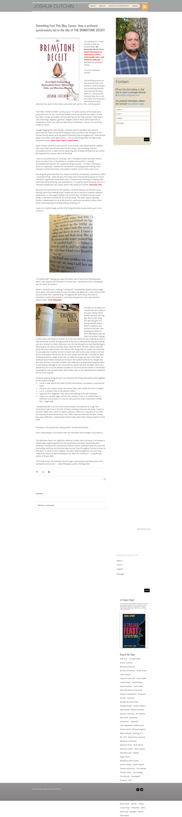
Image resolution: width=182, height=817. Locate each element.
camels (134, 803)
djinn (143, 807)
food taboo (124, 815)
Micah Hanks (125, 729)
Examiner (142, 694)
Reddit (136, 753)
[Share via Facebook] (37, 472)
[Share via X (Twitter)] (43, 472)
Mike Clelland (125, 733)
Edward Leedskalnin (128, 694)
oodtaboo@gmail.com (128, 95)
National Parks (126, 745)
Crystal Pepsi (125, 682)
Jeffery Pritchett (137, 710)
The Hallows (141, 768)
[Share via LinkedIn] (49, 472)
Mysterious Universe (136, 737)
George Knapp (126, 706)
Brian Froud (141, 670)
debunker (135, 807)
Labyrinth (134, 721)
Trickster (123, 780)
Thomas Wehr (125, 772)
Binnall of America (127, 670)
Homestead (124, 710)
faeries (141, 811)
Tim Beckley (138, 772)
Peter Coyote (139, 749)
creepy (141, 803)
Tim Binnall (124, 776)
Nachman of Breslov (128, 741)
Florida (123, 698)
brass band (124, 803)
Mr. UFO (123, 737)
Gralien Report (139, 706)
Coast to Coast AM (127, 678)
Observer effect (126, 749)
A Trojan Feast (135, 659)
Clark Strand (125, 674)
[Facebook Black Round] (137, 789)
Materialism (139, 725)
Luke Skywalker (126, 725)
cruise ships (125, 807)
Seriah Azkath (125, 764)
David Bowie (137, 682)
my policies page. (135, 103)
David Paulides (126, 686)
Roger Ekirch (125, 757)
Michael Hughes (138, 729)
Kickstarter (124, 721)
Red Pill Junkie (126, 753)
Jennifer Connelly (127, 713)
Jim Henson (140, 713)
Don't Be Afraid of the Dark (131, 690)
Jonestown (133, 717)
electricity (124, 811)
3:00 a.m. (124, 659)
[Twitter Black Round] (141, 789)
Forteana (130, 698)
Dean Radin (138, 686)
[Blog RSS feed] (145, 7)
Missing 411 (138, 733)
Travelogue (135, 776)
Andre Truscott (126, 663)
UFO (130, 780)
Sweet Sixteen (138, 764)
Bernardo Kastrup (127, 667)
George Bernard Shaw (129, 702)
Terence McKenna (127, 768)
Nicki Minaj (138, 745)
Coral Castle (141, 678)
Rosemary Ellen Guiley (129, 760)
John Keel (124, 717)
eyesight (133, 811)
